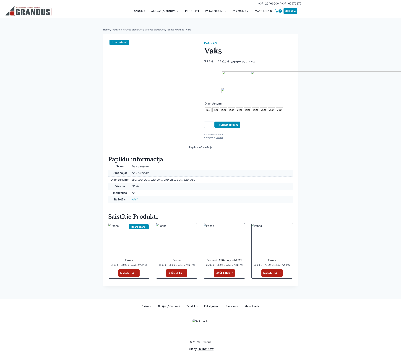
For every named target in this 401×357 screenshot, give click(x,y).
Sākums (139, 10)
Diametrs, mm (214, 103)
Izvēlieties (127, 273)
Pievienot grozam (227, 124)
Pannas (210, 43)
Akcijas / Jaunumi (169, 306)
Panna (129, 260)
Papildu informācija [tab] (200, 147)
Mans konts (263, 10)
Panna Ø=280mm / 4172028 (224, 260)
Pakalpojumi (211, 306)
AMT (135, 199)
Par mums (232, 306)
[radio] (208, 109)
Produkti (192, 10)
